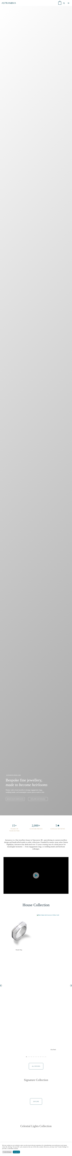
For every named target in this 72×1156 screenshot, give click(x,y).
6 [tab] (35, 1057)
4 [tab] (31, 1057)
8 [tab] (39, 1057)
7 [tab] (37, 1057)
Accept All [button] (16, 1152)
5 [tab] (33, 1057)
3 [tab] (30, 1057)
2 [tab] (28, 1057)
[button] (64, 3)
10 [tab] (42, 1057)
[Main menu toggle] (68, 3)
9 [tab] (40, 1057)
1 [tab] (26, 1057)
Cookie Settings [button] (7, 1152)
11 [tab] (44, 1057)
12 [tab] (46, 1057)
